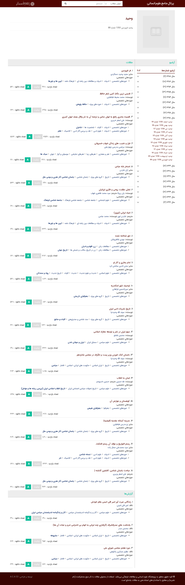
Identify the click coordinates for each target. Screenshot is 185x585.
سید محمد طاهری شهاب (100, 193)
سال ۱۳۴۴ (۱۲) (169, 191)
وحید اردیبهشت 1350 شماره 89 (160, 156)
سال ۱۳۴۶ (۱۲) (169, 181)
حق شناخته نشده (122, 236)
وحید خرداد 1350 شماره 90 (162, 152)
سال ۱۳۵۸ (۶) (169, 76)
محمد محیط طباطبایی (115, 97)
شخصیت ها (89, 127)
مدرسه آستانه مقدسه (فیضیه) (116, 420)
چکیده (36, 87)
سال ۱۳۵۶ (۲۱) (169, 86)
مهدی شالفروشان (117, 239)
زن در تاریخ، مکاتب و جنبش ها (83, 250)
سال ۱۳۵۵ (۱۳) (168, 91)
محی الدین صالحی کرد (118, 266)
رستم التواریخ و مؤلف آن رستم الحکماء (113, 444)
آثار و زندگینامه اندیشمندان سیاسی (82, 512)
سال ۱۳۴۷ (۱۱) (169, 176)
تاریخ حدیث (56, 273)
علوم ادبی (97, 131)
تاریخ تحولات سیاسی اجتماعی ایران (82, 388)
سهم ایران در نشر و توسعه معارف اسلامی (112, 332)
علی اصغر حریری (117, 120)
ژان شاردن (124, 170)
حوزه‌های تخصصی (119, 81)
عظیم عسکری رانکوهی (119, 551)
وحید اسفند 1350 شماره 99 (162, 121)
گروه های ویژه (96, 177)
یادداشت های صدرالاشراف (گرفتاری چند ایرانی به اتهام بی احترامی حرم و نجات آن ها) (91, 525)
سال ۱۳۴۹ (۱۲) (169, 165)
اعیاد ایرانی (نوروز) (122, 212)
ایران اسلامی (97, 365)
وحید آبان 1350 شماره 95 (162, 135)
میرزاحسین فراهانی (120, 289)
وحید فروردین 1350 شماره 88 (161, 159)
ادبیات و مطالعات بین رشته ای (89, 81)
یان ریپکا (121, 193)
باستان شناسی (82, 177)
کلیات (99, 127)
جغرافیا (106, 408)
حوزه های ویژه (95, 104)
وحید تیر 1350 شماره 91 (163, 149)
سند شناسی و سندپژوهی (78, 319)
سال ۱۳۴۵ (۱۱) (169, 186)
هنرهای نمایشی (77, 154)
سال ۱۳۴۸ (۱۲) (169, 171)
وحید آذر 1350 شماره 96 (163, 132)
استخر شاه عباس (122, 166)
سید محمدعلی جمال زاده (118, 447)
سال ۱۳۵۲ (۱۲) (169, 107)
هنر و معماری (103, 154)
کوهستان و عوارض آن (120, 401)
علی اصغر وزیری (119, 474)
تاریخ (107, 177)
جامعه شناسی (90, 200)
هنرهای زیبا (91, 154)
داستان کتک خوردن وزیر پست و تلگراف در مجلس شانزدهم (103, 355)
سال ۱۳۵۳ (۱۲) (169, 102)
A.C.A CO (14, 576)
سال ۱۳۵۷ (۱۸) (169, 81)
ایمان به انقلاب (123, 378)
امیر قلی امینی (122, 505)
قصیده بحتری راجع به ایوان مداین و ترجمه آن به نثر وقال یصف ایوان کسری (96, 117)
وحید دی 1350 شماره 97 (162, 128)
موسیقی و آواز (62, 154)
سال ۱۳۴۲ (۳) (169, 202)
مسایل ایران (92, 342)
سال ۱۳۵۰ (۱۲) (169, 117)
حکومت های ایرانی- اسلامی (78, 365)
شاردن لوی (122, 216)
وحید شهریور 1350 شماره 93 (161, 142)
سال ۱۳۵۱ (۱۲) (169, 112)
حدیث (74, 273)
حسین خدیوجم (102, 381)
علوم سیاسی (104, 342)
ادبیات (106, 81)
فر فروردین (126, 70)
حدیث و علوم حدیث (87, 273)
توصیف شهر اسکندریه (120, 285)
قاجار (62, 365)
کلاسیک (67, 131)
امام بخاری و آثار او (121, 262)
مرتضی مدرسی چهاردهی (114, 147)
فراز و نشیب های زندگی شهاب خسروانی (112, 143)
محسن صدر (123, 528)
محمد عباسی (103, 216)
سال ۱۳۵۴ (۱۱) (169, 97)
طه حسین (120, 381)
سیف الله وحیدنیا (117, 312)
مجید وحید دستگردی (119, 74)
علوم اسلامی (104, 273)
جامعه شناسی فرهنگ (73, 200)
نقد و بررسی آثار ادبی (82, 131)
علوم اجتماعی (103, 200)
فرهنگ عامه (69, 81)
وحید (129, 18)
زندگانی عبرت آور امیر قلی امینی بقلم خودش (111, 502)
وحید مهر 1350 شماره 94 (162, 139)
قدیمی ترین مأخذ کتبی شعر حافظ (115, 93)
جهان (52, 154)
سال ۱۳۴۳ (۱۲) (169, 197)
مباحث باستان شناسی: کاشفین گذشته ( (112, 470)
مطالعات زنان (104, 246)
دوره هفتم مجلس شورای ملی (117, 548)
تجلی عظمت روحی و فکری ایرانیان (114, 189)
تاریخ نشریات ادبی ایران (119, 309)
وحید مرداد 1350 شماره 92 (162, 146)
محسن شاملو (119, 335)
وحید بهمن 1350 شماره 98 (162, 125)
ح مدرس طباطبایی (120, 424)
